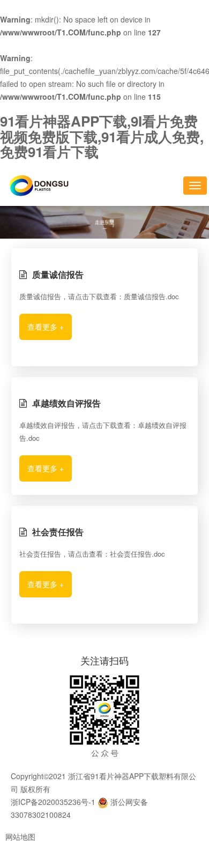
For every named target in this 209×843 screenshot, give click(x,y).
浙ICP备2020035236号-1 (53, 801)
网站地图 (20, 836)
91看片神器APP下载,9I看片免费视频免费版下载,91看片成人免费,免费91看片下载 (102, 136)
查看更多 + (45, 326)
